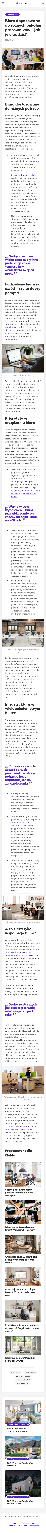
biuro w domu (16, 1373)
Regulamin (34, 1525)
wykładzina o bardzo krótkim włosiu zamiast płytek (20, 1129)
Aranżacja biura (12, 14)
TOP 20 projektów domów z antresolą (20, 1464)
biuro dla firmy (30, 1373)
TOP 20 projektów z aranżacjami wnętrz (17, 1429)
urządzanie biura (23, 1383)
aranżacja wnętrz (23, 1376)
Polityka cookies (28, 1523)
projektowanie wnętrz (23, 1380)
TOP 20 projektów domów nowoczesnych (20, 1502)
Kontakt (16, 1523)
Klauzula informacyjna (18, 1525)
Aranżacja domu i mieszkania (18, 1424)
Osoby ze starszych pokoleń (24, 175)
